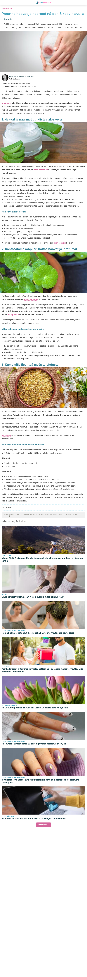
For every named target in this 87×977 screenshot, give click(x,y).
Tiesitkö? (5, 666)
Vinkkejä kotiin (8, 816)
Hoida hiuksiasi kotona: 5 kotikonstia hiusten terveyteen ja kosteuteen (38, 633)
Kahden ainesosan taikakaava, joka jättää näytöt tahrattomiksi (34, 818)
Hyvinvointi (6, 594)
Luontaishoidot (7, 8)
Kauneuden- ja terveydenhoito (14, 630)
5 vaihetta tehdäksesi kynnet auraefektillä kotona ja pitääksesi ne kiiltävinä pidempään (40, 781)
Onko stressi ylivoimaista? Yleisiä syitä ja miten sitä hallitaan (33, 597)
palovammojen (41, 170)
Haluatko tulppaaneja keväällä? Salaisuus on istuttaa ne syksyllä (35, 707)
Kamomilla (6, 435)
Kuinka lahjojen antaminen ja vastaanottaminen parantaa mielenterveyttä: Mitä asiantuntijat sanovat (42, 670)
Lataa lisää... (43, 825)
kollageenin (13, 314)
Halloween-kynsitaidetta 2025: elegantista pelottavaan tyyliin (34, 743)
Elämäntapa (6, 556)
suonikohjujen (60, 243)
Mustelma (6, 103)
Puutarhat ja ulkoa (9, 705)
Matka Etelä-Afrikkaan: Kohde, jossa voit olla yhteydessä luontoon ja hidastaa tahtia (42, 559)
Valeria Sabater (15, 79)
